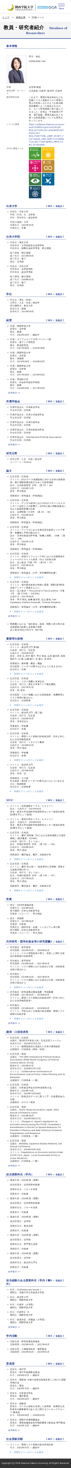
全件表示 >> (14, 392)
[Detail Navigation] (61, 6)
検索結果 (21, 17)
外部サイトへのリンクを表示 (28, 577)
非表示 (59, 206)
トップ (5, 17)
